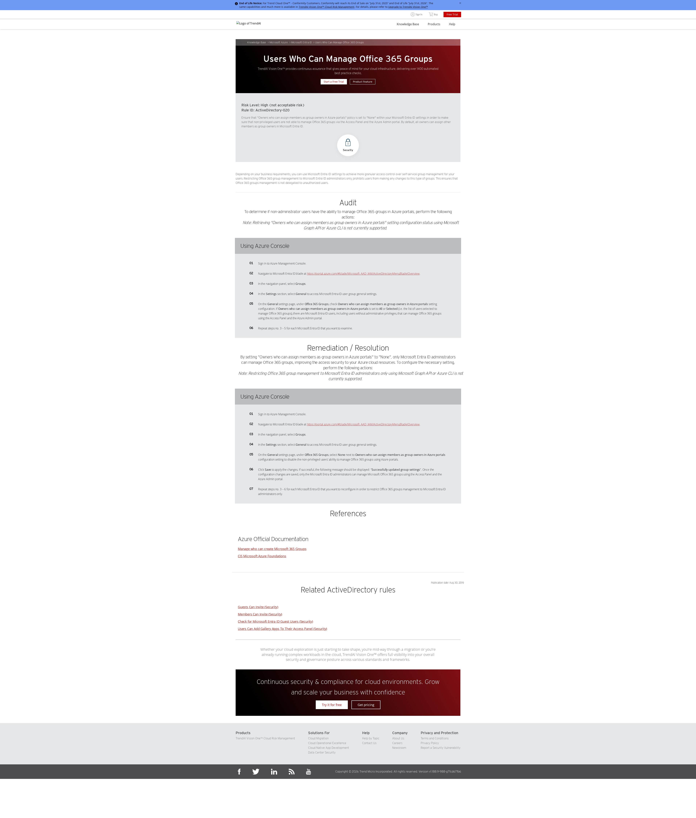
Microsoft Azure (279, 42)
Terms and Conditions (435, 738)
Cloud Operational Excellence (327, 743)
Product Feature (362, 81)
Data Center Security (321, 752)
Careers (397, 743)
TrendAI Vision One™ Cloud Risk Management (326, 7)
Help (452, 24)
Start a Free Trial (334, 81)
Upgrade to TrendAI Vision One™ (408, 7)
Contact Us (369, 743)
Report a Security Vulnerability (440, 748)
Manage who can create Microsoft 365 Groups (272, 549)
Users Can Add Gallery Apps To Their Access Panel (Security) (282, 628)
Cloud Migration (318, 738)
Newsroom (399, 748)
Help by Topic (370, 738)
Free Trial (452, 14)
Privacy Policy (430, 743)
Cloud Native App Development (328, 748)
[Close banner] (460, 3)
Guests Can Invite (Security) (258, 607)
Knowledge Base (408, 24)
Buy (436, 14)
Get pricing (366, 705)
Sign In (419, 14)
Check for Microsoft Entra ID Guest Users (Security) (275, 621)
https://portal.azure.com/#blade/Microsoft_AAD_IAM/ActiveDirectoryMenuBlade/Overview (363, 274)
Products (434, 24)
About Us (398, 738)
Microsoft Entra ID (301, 42)
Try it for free (332, 705)
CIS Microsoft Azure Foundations (262, 556)
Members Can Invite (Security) (260, 614)
